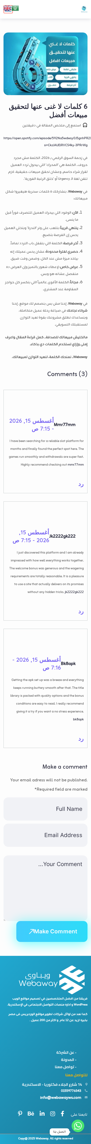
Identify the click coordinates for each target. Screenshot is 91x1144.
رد (81, 483)
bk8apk (68, 664)
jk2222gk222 (62, 536)
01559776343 (71, 1091)
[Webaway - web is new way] (84, 9)
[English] (7, 8)
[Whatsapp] (78, 1132)
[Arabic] (15, 8)
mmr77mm (65, 425)
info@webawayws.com (60, 1097)
